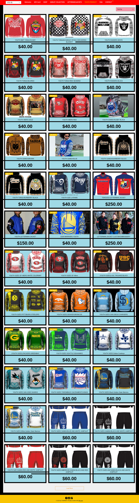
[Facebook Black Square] (66, 498)
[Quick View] (114, 184)
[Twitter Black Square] (69, 498)
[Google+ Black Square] (72, 498)
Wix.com (80, 500)
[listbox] (13, 2)
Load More (69, 488)
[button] (13, 2)
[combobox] (125, 9)
